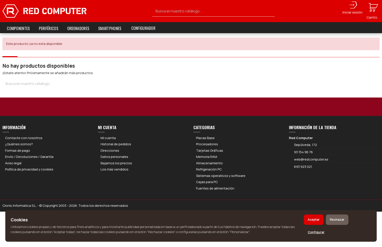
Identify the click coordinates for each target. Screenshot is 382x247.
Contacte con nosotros (23, 138)
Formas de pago (17, 150)
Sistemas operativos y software (220, 175)
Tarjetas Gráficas (209, 150)
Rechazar (337, 219)
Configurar (316, 232)
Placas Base (205, 138)
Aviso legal (13, 163)
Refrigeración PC (209, 169)
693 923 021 (302, 166)
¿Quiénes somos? (19, 144)
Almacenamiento (209, 163)
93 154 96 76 (303, 152)
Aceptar (314, 219)
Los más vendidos (114, 169)
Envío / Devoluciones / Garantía (29, 156)
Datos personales (114, 156)
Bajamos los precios (116, 163)
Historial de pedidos (116, 144)
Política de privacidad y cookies (29, 169)
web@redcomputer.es (311, 159)
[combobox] (213, 11)
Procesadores (207, 144)
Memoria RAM (206, 156)
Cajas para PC (207, 182)
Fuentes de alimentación (215, 188)
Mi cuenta (108, 138)
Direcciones (110, 150)
